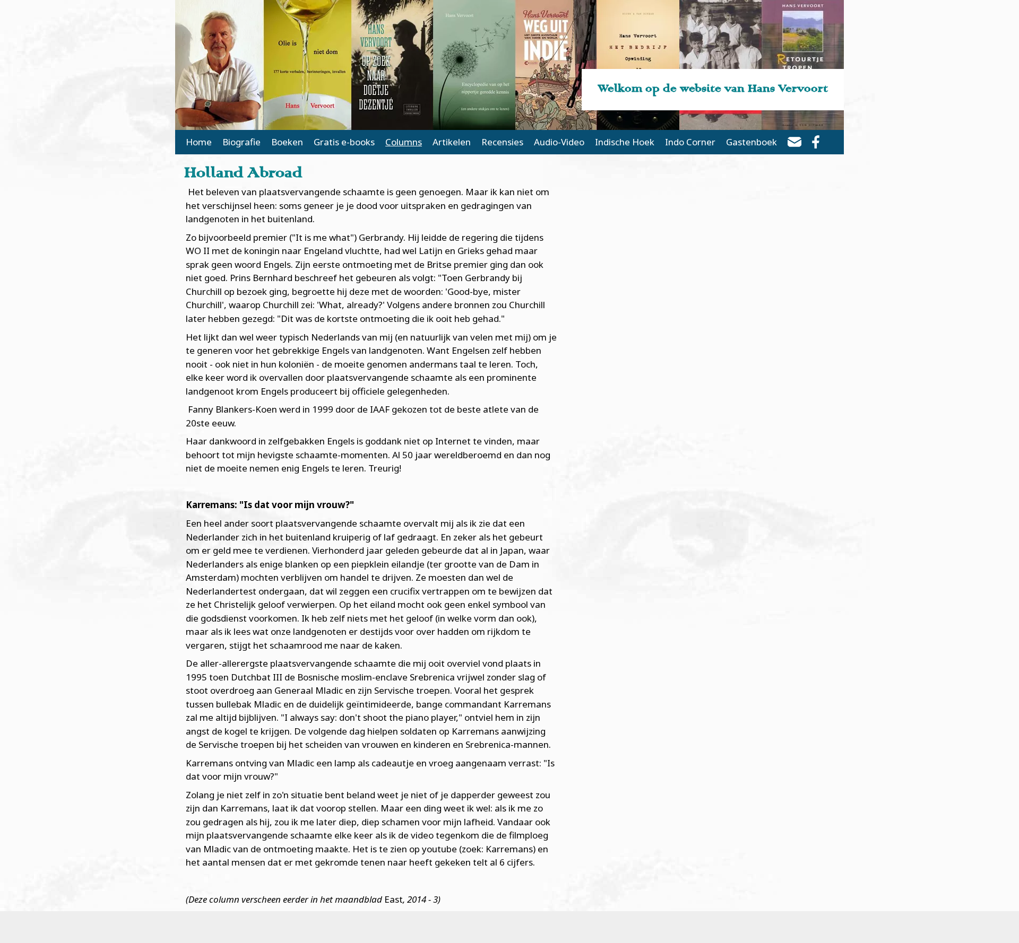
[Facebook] (816, 144)
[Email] (794, 144)
